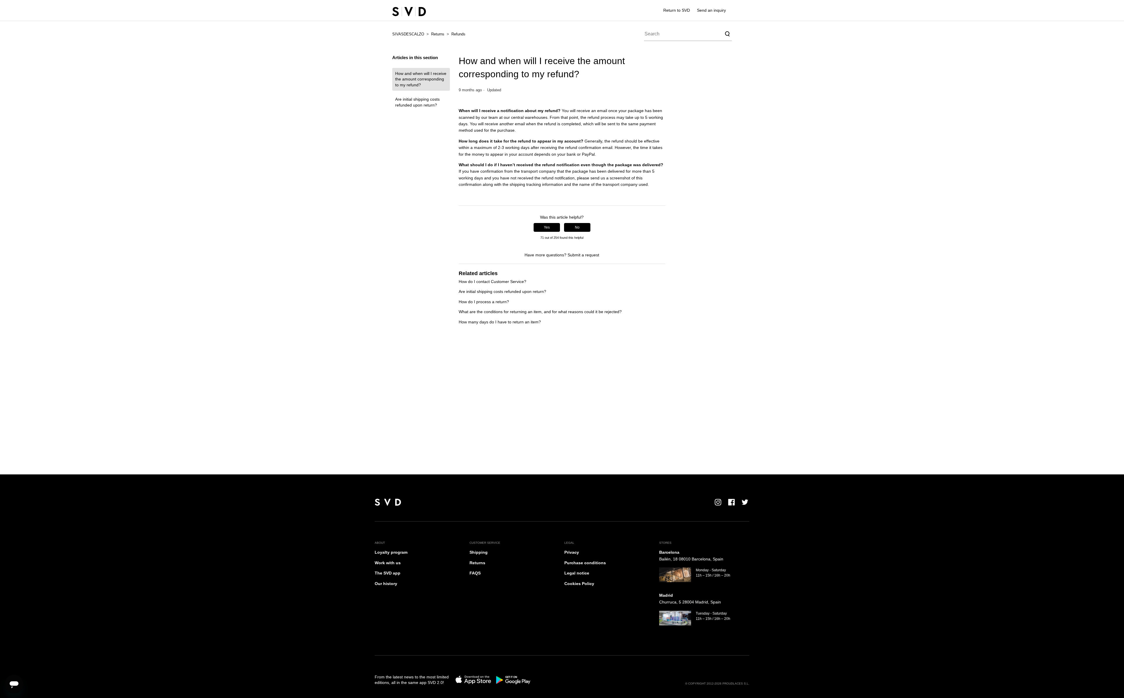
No (577, 227)
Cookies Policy (579, 583)
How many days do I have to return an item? (500, 322)
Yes (547, 227)
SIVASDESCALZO (408, 34)
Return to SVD (676, 10)
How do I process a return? (484, 301)
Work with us (388, 562)
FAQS (475, 573)
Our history (386, 583)
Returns (437, 34)
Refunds (458, 34)
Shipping (479, 552)
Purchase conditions (585, 562)
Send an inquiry (711, 10)
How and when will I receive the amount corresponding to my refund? (420, 79)
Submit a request (583, 255)
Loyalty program (391, 552)
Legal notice (576, 573)
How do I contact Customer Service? (492, 281)
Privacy (571, 552)
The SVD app (387, 573)
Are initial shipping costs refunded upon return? (417, 102)
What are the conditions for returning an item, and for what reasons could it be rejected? (540, 311)
